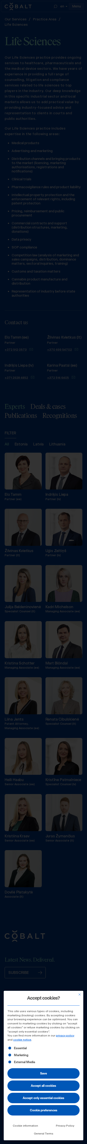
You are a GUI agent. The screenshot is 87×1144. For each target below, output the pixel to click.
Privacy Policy (65, 1125)
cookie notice (22, 1039)
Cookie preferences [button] (43, 1110)
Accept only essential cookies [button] (43, 1098)
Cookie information (25, 1125)
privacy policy (65, 1035)
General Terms (43, 1133)
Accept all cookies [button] (43, 1085)
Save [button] (43, 1073)
